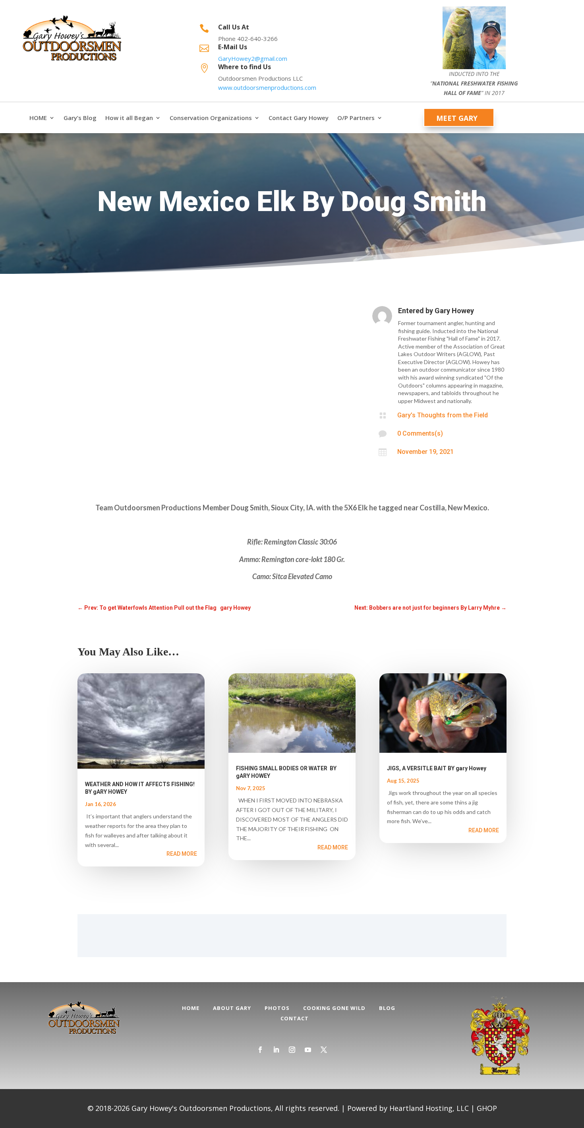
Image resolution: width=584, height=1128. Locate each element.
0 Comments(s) (420, 433)
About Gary (232, 1008)
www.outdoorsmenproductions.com (267, 87)
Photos (277, 1008)
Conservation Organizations (211, 118)
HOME (38, 118)
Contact (294, 1018)
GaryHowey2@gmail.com (252, 58)
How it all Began (129, 118)
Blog (387, 1008)
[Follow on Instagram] (292, 1049)
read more (181, 854)
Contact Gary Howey (299, 118)
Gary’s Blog (80, 118)
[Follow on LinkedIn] (276, 1049)
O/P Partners (356, 118)
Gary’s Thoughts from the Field (442, 415)
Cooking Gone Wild (334, 1008)
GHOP (487, 1108)
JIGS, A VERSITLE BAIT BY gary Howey (436, 768)
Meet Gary (457, 118)
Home (190, 1008)
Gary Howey (454, 310)
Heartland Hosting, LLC (429, 1108)
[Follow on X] (323, 1049)
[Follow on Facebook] (260, 1049)
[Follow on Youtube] (308, 1049)
